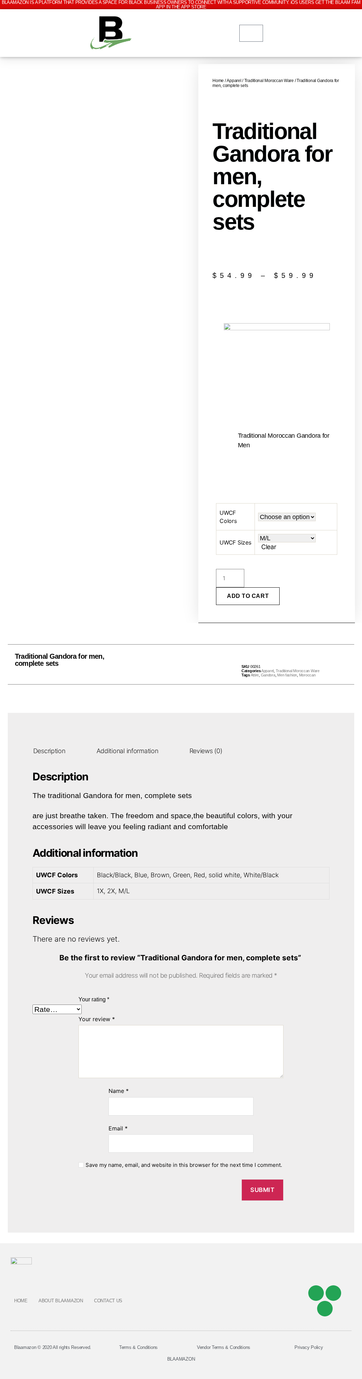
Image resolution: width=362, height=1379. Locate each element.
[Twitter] (333, 1293)
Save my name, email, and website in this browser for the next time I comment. (184, 1165)
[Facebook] (316, 1293)
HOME (21, 1300)
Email (118, 1128)
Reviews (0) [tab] (205, 751)
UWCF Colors (228, 516)
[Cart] (251, 33)
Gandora (268, 675)
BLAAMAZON (181, 1359)
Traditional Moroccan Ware (269, 80)
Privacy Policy (308, 1347)
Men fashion (287, 675)
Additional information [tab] (127, 751)
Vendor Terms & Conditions (223, 1347)
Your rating (93, 999)
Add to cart (248, 596)
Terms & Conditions (138, 1347)
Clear (268, 547)
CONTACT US (108, 1300)
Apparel (234, 80)
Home (218, 80)
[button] (165, 664)
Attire (255, 675)
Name (119, 1090)
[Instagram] (325, 1308)
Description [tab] (49, 751)
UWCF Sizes (235, 542)
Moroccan (307, 675)
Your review (96, 1019)
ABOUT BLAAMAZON (61, 1300)
